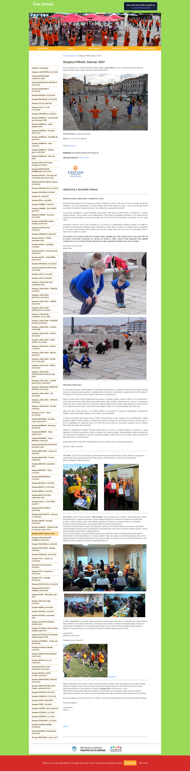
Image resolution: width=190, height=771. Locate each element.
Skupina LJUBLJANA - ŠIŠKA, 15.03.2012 (44, 367)
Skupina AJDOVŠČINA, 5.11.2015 (45, 72)
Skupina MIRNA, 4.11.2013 (42, 491)
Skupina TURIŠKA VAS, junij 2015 (45, 708)
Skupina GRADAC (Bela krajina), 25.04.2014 (44, 183)
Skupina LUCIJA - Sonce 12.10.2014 (41, 414)
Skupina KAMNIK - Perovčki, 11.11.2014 (43, 216)
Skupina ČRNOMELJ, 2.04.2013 (44, 114)
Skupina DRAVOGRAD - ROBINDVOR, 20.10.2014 (41, 170)
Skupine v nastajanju (40, 68)
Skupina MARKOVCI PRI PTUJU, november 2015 (44, 446)
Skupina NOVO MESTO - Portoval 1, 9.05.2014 (45, 515)
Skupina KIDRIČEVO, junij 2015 (44, 234)
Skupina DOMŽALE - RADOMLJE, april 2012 (45, 138)
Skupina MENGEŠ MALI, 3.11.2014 (41, 478)
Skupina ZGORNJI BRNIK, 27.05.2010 (42, 726)
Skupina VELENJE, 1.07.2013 (43, 713)
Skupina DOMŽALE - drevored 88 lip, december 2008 (45, 119)
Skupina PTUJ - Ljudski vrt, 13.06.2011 (42, 560)
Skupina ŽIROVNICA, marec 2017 (45, 737)
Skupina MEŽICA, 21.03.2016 (43, 487)
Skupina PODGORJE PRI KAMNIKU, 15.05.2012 (41, 539)
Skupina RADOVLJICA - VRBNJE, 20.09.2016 (41, 589)
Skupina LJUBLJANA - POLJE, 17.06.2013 (44, 347)
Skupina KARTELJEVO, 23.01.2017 (41, 229)
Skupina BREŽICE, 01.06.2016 (43, 95)
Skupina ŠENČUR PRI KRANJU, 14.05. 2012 (44, 655)
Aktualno (42, 48)
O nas (70, 48)
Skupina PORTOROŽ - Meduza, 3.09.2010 (44, 549)
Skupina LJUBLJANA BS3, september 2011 (42, 283)
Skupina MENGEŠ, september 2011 (43, 465)
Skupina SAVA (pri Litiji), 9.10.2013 (41, 602)
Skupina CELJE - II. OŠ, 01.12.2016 (41, 108)
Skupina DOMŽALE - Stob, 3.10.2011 (42, 145)
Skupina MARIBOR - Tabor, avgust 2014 (42, 433)
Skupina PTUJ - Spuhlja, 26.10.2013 (41, 579)
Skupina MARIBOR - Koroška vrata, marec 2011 (43, 420)
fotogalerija (112, 677)
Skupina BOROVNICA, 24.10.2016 (40, 90)
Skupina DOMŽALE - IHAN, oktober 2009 (42, 125)
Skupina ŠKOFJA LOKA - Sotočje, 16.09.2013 (41, 674)
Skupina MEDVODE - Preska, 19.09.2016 (43, 459)
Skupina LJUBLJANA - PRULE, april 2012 (44, 354)
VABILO (66, 726)
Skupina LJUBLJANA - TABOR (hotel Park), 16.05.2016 (44, 382)
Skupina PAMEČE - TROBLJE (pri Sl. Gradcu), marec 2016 (45, 528)
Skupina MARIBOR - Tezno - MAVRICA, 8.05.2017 (43, 439)
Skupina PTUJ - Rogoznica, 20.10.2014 (42, 572)
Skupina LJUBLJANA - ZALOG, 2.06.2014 (44, 407)
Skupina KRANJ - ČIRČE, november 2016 (42, 239)
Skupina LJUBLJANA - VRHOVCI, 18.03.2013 (45, 401)
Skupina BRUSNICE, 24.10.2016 (44, 99)
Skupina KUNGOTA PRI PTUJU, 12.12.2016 (44, 269)
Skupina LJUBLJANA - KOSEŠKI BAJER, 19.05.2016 (45, 322)
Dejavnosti (95, 48)
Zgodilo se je (119, 48)
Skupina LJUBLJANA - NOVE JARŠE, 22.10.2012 (43, 341)
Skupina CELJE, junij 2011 (42, 103)
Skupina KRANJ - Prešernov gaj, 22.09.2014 (44, 252)
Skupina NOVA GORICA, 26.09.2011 (41, 509)
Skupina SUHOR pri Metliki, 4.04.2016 (42, 649)
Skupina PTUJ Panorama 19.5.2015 (41, 566)
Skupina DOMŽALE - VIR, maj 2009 (43, 157)
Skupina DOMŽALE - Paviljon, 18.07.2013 (43, 132)
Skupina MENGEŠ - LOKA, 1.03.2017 (42, 471)
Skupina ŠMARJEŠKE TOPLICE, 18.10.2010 (44, 681)
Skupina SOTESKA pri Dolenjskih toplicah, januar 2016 (45, 636)
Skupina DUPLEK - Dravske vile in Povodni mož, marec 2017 (44, 177)
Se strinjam (130, 763)
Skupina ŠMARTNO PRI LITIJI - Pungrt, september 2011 (44, 687)
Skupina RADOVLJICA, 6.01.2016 (45, 584)
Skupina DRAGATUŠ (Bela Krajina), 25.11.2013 (42, 164)
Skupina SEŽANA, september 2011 (43, 617)
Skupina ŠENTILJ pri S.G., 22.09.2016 (42, 661)
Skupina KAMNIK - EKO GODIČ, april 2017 (44, 210)
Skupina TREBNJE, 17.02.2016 (44, 696)
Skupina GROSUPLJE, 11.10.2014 (45, 188)
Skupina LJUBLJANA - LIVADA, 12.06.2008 (44, 328)
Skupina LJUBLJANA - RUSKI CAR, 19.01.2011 (43, 360)
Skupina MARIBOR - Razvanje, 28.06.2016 (44, 427)
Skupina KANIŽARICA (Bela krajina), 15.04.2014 (43, 222)
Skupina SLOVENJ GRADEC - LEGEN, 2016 (43, 623)
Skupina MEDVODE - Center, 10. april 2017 (44, 452)
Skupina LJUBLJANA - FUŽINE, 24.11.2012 (44, 303)
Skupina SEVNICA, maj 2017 (43, 611)
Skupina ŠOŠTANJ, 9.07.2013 (43, 692)
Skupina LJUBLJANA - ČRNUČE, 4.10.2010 (45, 290)
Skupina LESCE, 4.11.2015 (42, 274)
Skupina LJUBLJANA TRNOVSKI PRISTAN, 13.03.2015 (45, 388)
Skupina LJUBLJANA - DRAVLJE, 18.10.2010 (41, 296)
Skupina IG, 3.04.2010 (40, 196)
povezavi (72, 146)
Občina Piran (84, 158)
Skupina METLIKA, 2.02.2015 (43, 483)
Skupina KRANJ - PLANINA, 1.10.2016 (43, 246)
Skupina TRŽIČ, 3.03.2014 (42, 704)
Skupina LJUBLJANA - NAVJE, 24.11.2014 (44, 335)
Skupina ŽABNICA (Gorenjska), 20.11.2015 (44, 732)
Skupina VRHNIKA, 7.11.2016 (43, 717)
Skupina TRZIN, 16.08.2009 (42, 700)
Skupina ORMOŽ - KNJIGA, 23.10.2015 (42, 522)
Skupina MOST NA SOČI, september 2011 (41, 496)
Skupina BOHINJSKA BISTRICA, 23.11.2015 (44, 84)
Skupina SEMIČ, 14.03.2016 (42, 607)
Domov (65, 56)
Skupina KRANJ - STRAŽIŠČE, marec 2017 (44, 258)
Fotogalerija (147, 48)
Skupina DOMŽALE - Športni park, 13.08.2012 (43, 151)
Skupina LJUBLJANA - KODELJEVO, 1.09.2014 (41, 309)
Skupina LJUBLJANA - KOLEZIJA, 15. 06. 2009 (41, 315)
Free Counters (129, 12)
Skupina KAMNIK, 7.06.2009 (43, 204)
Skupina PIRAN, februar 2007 (43, 534)
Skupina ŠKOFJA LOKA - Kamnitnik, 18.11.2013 (41, 668)
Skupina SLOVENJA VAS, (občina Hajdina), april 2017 (45, 629)
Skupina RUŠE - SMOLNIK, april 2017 (44, 596)
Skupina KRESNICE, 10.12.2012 (44, 264)
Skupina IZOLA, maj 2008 (41, 200)
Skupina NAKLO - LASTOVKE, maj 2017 (43, 503)
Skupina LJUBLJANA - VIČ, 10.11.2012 (42, 395)
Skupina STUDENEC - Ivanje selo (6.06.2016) (45, 642)
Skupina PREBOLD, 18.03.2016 (44, 555)
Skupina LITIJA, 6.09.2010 (42, 278)
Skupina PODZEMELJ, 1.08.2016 (44, 544)
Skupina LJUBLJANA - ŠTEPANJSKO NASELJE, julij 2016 (43, 374)
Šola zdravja (43, 4)
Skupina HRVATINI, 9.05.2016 (43, 192)
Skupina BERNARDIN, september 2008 (40, 77)
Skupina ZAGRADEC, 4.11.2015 (44, 721)
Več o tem (143, 763)
